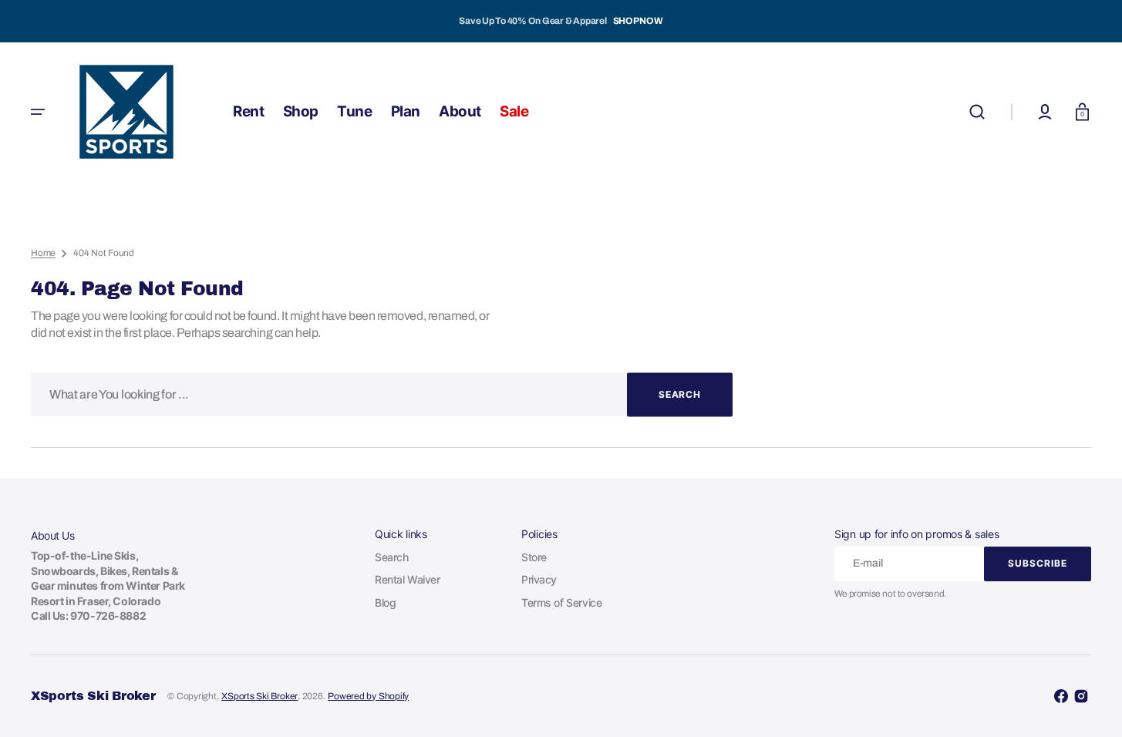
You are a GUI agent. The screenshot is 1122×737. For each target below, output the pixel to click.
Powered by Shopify (368, 696)
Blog (385, 602)
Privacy (539, 579)
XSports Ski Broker (259, 696)
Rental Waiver (407, 579)
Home (43, 252)
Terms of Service (561, 602)
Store (534, 557)
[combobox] (382, 394)
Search (391, 557)
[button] (977, 112)
